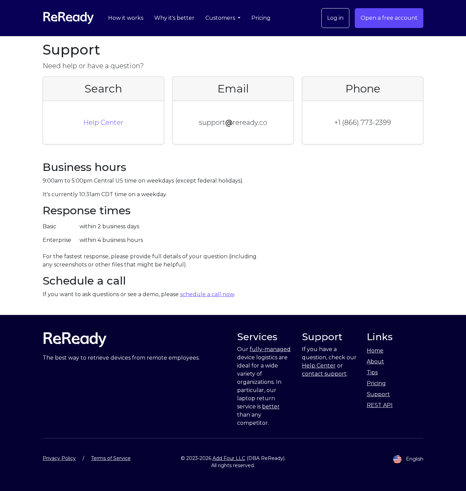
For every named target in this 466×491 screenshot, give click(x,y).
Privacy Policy (59, 458)
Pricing (261, 18)
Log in (335, 18)
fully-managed (270, 349)
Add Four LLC (229, 458)
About (375, 361)
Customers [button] (220, 18)
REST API (380, 405)
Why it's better (174, 18)
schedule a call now (207, 294)
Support (378, 394)
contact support (324, 374)
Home (375, 350)
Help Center (103, 122)
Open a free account (389, 18)
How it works (125, 18)
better (271, 406)
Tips (372, 372)
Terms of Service (111, 458)
